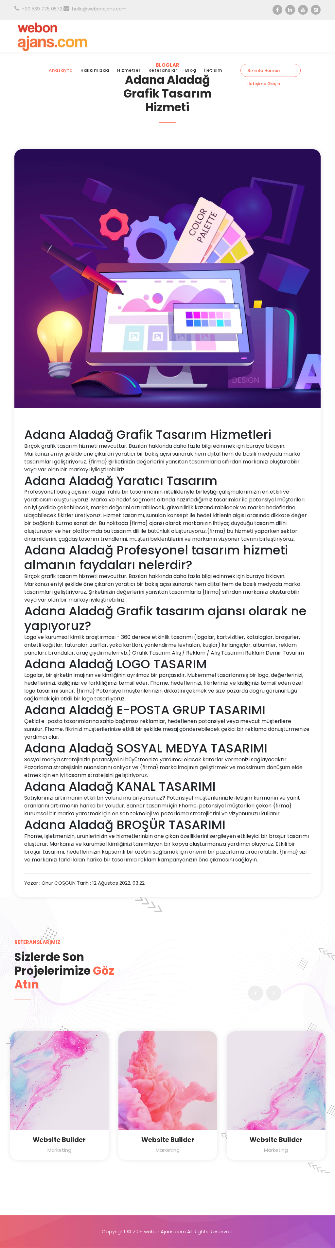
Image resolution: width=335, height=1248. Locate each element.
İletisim (213, 70)
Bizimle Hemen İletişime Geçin (263, 72)
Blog (190, 70)
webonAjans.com (165, 1231)
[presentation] (255, 993)
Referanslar (163, 70)
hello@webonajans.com (99, 9)
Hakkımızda (94, 70)
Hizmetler (129, 70)
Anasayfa (61, 70)
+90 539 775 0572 (42, 9)
